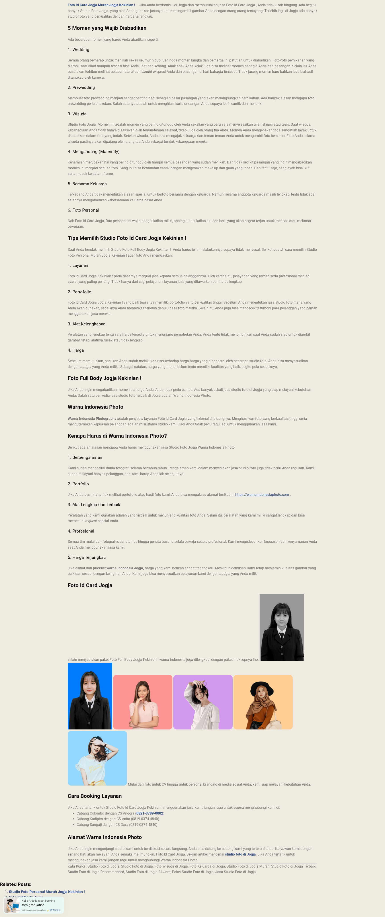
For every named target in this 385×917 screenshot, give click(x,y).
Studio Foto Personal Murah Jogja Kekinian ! (47, 891)
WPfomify (55, 910)
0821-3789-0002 (149, 813)
